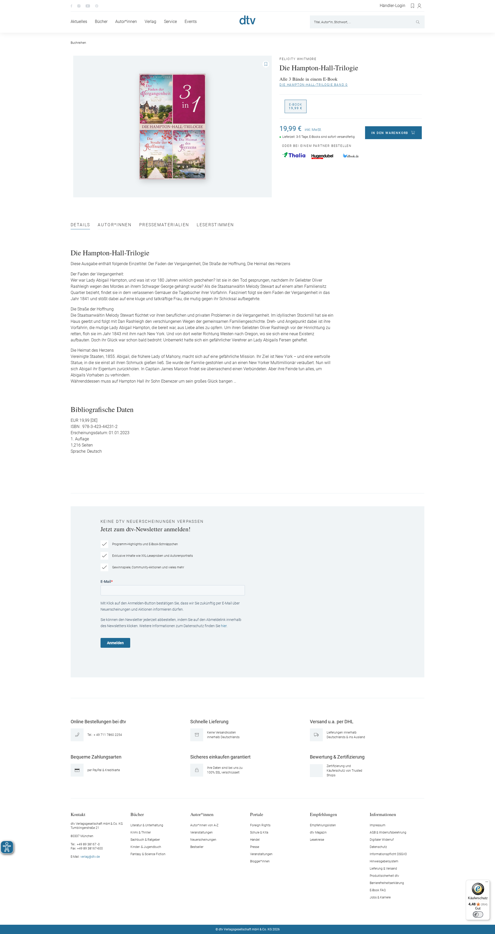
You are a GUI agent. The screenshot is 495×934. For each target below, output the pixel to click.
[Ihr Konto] (419, 6)
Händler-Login (392, 5)
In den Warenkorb (389, 133)
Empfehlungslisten (323, 825)
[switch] (478, 914)
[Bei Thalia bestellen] (293, 154)
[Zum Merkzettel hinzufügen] (265, 64)
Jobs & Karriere (380, 897)
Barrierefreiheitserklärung (387, 883)
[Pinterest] (96, 5)
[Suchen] (418, 21)
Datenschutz (378, 847)
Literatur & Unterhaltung (146, 825)
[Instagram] (78, 5)
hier (224, 626)
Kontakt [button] (78, 814)
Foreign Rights (260, 825)
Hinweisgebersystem (384, 861)
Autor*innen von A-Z (204, 825)
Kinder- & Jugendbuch (145, 847)
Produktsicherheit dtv (384, 876)
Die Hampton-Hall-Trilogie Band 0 (313, 85)
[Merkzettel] (413, 6)
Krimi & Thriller (140, 832)
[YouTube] (88, 5)
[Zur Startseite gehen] (247, 19)
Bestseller (196, 847)
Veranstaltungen (201, 832)
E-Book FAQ (378, 890)
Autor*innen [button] (201, 814)
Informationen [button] (383, 814)
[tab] (80, 226)
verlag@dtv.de (90, 857)
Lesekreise (317, 840)
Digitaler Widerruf (382, 840)
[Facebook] (71, 5)
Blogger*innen (260, 861)
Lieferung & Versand (383, 868)
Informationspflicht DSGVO (388, 854)
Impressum (377, 825)
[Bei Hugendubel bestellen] (322, 156)
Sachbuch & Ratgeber (145, 840)
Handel (255, 840)
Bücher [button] (137, 814)
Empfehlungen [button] (323, 814)
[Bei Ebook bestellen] (350, 155)
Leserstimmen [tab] (215, 225)
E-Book (295, 106)
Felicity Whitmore (298, 59)
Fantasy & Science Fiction (148, 854)
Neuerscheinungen (203, 840)
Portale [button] (256, 814)
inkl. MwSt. (313, 130)
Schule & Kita (259, 832)
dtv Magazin (318, 832)
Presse (254, 847)
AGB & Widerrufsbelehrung (388, 832)
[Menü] (487, 883)
